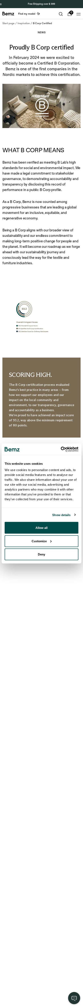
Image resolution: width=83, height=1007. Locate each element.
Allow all (41, 527)
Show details (61, 514)
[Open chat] (74, 998)
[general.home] (8, 13)
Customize (39, 541)
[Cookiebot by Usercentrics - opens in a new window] (60, 449)
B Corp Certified (42, 23)
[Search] (61, 14)
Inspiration (24, 23)
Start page (8, 23)
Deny (41, 554)
